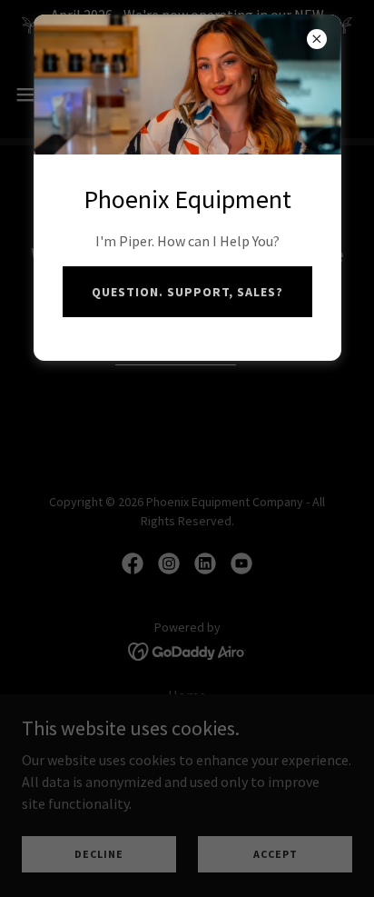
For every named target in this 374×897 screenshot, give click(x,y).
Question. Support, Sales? (187, 292)
